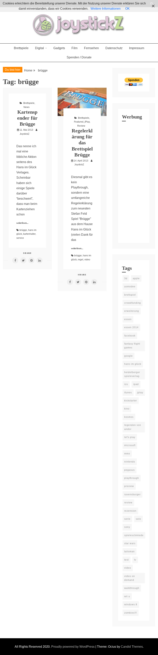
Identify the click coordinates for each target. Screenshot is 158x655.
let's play (129, 437)
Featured (78, 121)
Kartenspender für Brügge (27, 118)
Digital (39, 48)
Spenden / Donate (79, 57)
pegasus (129, 470)
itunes (128, 392)
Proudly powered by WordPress (73, 646)
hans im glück (132, 364)
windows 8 (130, 604)
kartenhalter (29, 234)
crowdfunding (132, 303)
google (128, 356)
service (20, 238)
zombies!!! (130, 612)
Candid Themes (132, 646)
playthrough (131, 478)
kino (126, 408)
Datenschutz (114, 48)
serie (127, 519)
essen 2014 (131, 327)
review (128, 502)
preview (129, 486)
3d (125, 278)
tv (135, 559)
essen (128, 319)
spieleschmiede (134, 535)
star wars (129, 543)
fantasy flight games (132, 345)
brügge (23, 230)
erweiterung (131, 311)
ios (126, 384)
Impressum (136, 48)
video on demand (129, 578)
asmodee (129, 286)
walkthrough (131, 588)
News (26, 107)
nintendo (129, 461)
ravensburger (132, 494)
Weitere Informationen (106, 8)
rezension (130, 511)
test (126, 559)
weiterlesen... (22, 223)
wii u (127, 596)
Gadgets (59, 48)
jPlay (87, 121)
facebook (129, 335)
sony (127, 527)
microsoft (129, 445)
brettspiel (130, 294)
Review (81, 125)
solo (138, 519)
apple (136, 278)
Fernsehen (91, 48)
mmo (127, 453)
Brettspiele (21, 48)
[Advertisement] (133, 181)
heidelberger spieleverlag (132, 374)
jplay (140, 392)
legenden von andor (132, 427)
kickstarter (130, 400)
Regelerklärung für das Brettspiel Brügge (82, 143)
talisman (129, 551)
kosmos (129, 417)
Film (74, 48)
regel (80, 259)
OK (127, 8)
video (87, 259)
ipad (136, 384)
